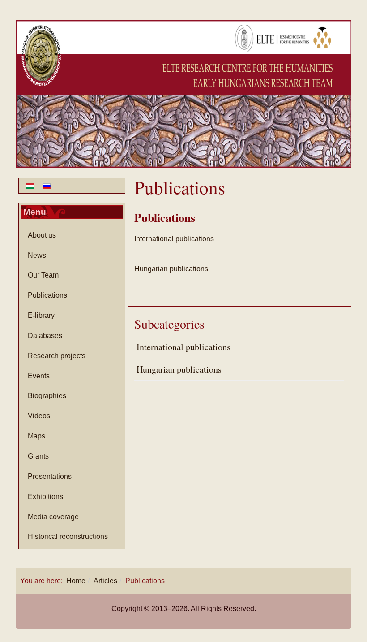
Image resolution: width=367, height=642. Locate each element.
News (37, 255)
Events (39, 376)
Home (75, 581)
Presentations (50, 476)
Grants (38, 456)
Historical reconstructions (68, 536)
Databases (45, 335)
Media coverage (53, 517)
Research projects (56, 356)
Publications (164, 217)
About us (42, 235)
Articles (105, 581)
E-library (41, 315)
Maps (36, 436)
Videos (39, 416)
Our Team (43, 275)
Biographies (47, 395)
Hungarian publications (171, 269)
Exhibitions (45, 496)
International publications (174, 239)
